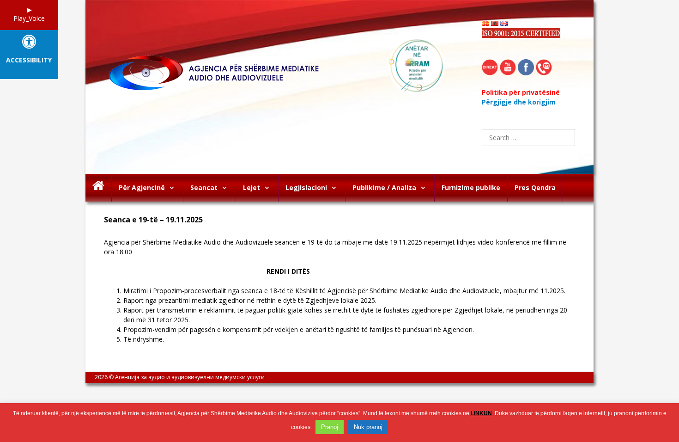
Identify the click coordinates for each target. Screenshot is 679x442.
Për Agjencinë (142, 187)
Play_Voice (29, 18)
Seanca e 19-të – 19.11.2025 (153, 219)
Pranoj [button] (329, 427)
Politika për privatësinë (521, 92)
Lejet (251, 187)
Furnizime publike (471, 187)
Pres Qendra (535, 187)
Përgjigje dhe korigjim (519, 102)
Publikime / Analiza (384, 187)
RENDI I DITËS (207, 271)
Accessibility (29, 60)
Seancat (204, 187)
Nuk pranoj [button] (368, 427)
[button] (174, 188)
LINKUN (481, 413)
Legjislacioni (306, 187)
